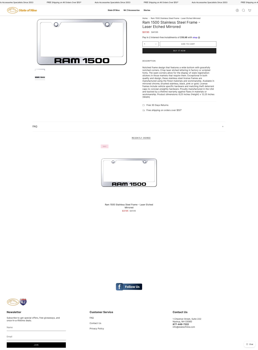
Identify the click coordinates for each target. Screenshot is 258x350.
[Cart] (250, 10)
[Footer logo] (17, 302)
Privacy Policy (97, 328)
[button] (114, 10)
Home (145, 18)
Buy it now (179, 51)
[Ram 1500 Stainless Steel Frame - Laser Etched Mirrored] (129, 173)
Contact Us (95, 323)
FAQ (35, 126)
